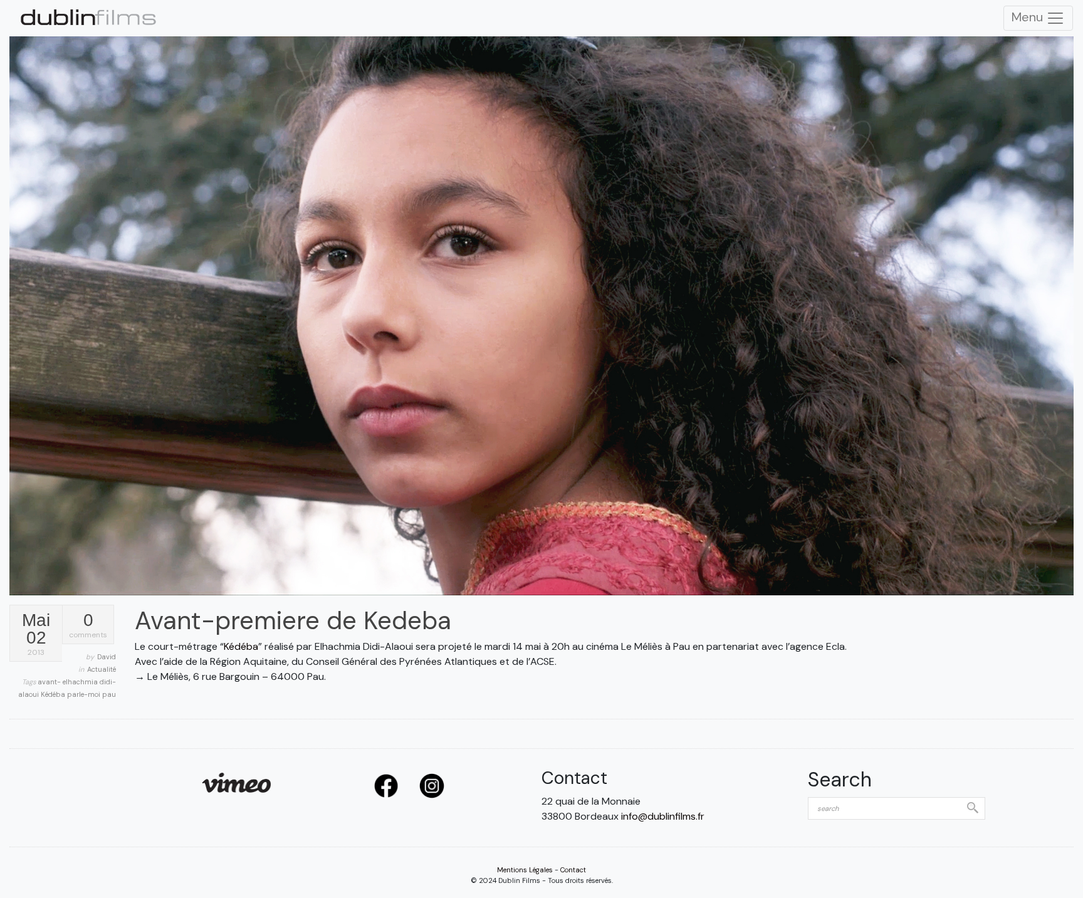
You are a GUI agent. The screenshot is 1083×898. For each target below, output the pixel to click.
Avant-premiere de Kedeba (293, 620)
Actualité (101, 669)
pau (109, 694)
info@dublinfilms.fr (662, 816)
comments (88, 626)
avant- (50, 681)
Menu (1029, 17)
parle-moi (84, 694)
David (106, 656)
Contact (573, 869)
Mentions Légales (525, 869)
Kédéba (54, 694)
